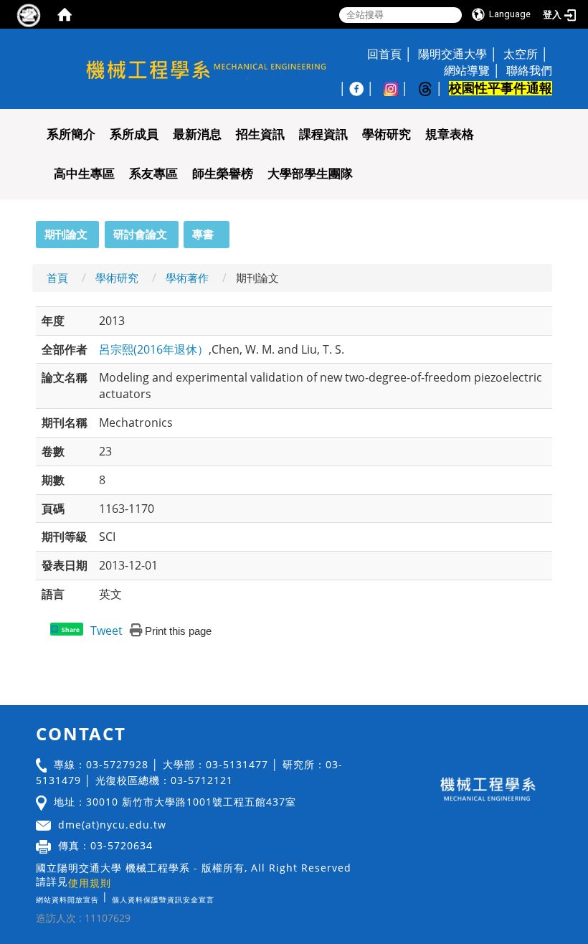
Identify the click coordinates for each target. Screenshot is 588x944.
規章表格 (449, 134)
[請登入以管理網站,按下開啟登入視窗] (29, 14)
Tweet (106, 630)
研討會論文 (140, 234)
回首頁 (384, 53)
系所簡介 (71, 134)
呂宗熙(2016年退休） (154, 349)
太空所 (520, 53)
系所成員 (134, 134)
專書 (203, 234)
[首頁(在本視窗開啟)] (64, 14)
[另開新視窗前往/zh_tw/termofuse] (218, 896)
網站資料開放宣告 (67, 900)
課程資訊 (323, 134)
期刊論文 (65, 234)
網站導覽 (467, 70)
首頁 (57, 277)
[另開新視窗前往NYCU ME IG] (398, 88)
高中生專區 (84, 174)
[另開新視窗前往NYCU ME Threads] (432, 88)
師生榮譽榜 (222, 174)
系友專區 (153, 174)
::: (29, 229)
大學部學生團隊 (310, 174)
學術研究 (386, 134)
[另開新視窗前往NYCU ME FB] (363, 88)
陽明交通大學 (452, 53)
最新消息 (197, 134)
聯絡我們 (529, 70)
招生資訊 (260, 134)
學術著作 (187, 277)
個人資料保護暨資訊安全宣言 (163, 900)
